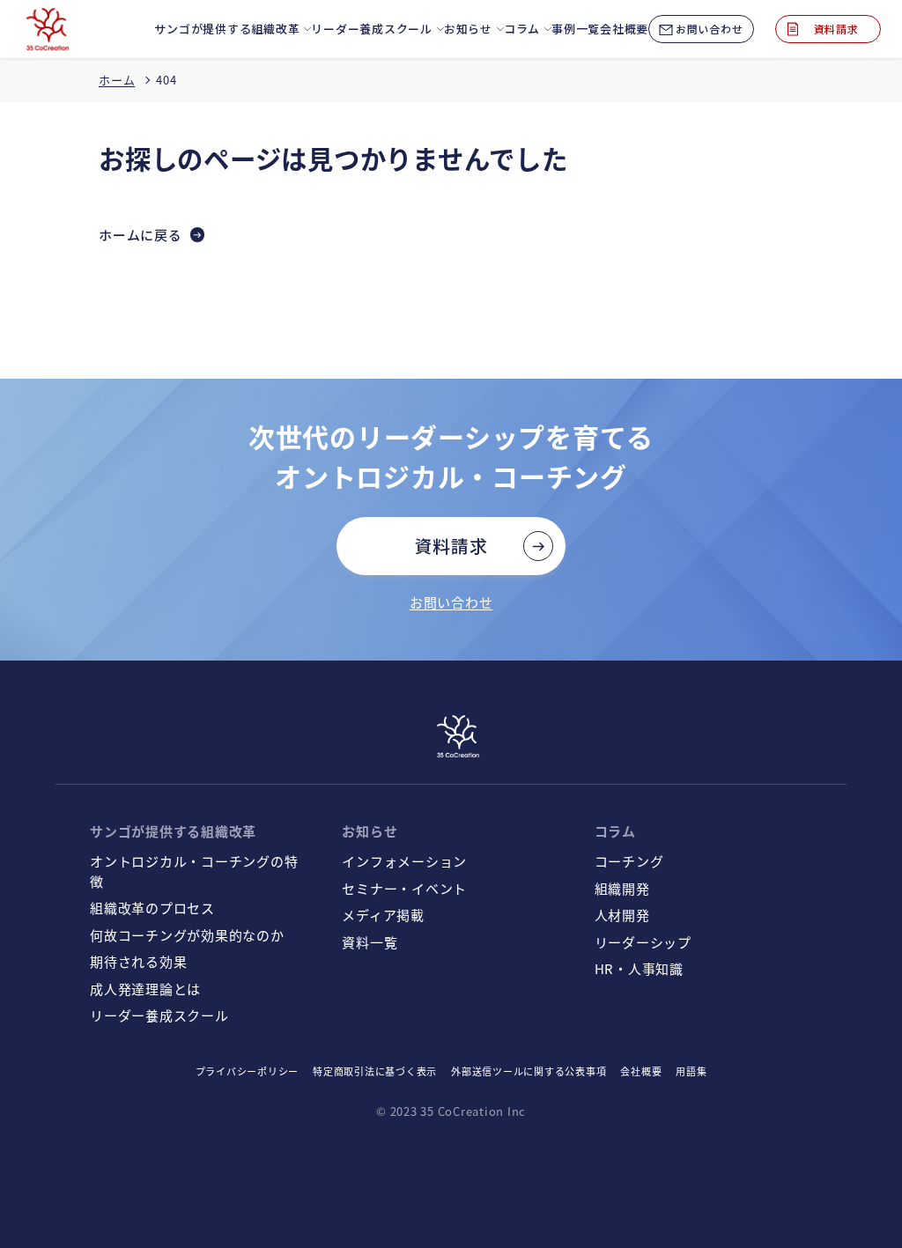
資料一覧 (369, 942)
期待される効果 (138, 961)
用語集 (691, 1071)
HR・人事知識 (639, 968)
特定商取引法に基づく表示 (375, 1071)
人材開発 (622, 914)
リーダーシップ (643, 942)
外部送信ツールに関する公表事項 (528, 1071)
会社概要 (641, 1071)
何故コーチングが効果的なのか (187, 935)
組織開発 (622, 888)
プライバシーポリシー (247, 1071)
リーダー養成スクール (159, 1015)
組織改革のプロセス (152, 907)
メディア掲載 (383, 914)
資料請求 (451, 545)
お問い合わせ (451, 602)
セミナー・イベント (404, 888)
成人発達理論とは (145, 988)
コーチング (629, 861)
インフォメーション (404, 861)
